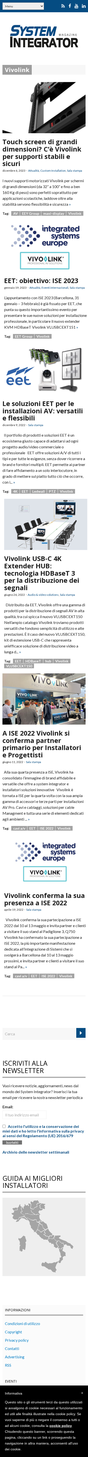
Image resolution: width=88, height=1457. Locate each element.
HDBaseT (33, 661)
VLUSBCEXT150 (19, 666)
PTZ (52, 491)
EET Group (23, 336)
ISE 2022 (46, 828)
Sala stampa (74, 170)
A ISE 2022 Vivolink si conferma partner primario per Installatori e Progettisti (41, 743)
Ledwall (38, 491)
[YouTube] (76, 6)
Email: (7, 1106)
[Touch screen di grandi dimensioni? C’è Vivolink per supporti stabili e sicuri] (44, 107)
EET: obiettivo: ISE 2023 (41, 280)
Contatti (12, 1348)
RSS (8, 1365)
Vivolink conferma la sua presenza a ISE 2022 (44, 899)
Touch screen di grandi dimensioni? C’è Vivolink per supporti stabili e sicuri (41, 152)
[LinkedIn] (84, 6)
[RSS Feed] (63, 6)
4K (15, 491)
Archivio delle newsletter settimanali (35, 1152)
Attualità (33, 170)
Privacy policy (17, 1340)
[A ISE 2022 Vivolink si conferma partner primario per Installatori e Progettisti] (44, 698)
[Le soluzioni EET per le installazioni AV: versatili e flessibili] (44, 369)
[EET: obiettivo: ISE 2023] (45, 246)
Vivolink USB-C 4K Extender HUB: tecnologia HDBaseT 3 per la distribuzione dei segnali (41, 573)
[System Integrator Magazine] (44, 35)
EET (25, 491)
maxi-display (53, 213)
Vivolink (74, 213)
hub (48, 661)
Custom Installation (53, 170)
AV (15, 213)
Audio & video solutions (43, 595)
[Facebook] (69, 6)
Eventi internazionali (55, 287)
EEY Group (30, 213)
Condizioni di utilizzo (22, 1323)
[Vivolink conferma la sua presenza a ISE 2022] (45, 860)
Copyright (13, 1331)
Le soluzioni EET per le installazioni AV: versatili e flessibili (42, 410)
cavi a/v (19, 828)
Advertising (14, 1356)
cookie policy (60, 1426)
